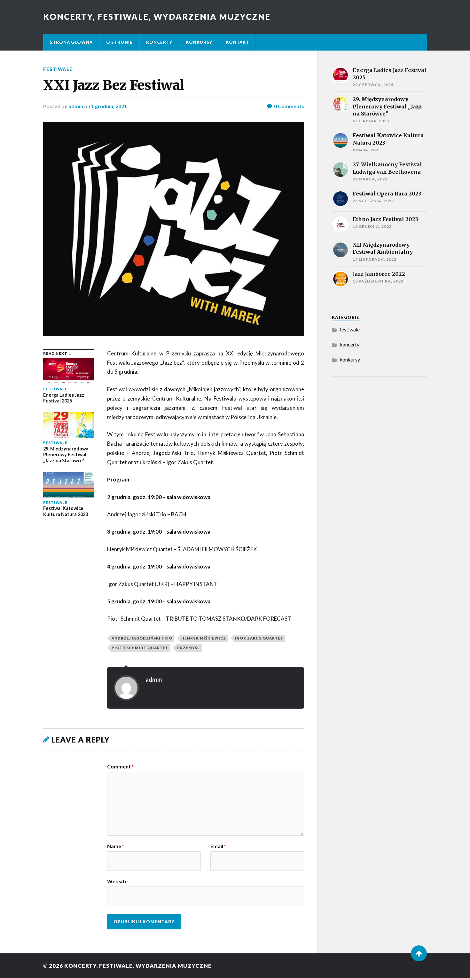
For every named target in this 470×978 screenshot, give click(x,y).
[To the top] (419, 953)
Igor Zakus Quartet (259, 638)
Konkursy (199, 42)
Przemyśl (188, 648)
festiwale (58, 69)
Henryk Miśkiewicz (203, 638)
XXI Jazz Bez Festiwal (113, 85)
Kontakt (237, 42)
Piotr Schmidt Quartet (140, 648)
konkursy (350, 359)
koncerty (349, 344)
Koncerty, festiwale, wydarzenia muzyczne (156, 16)
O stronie (119, 42)
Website (117, 881)
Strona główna (71, 42)
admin (75, 106)
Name (115, 846)
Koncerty (159, 42)
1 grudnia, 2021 (109, 106)
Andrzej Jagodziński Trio (142, 638)
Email (218, 846)
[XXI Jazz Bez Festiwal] (173, 229)
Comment (120, 766)
